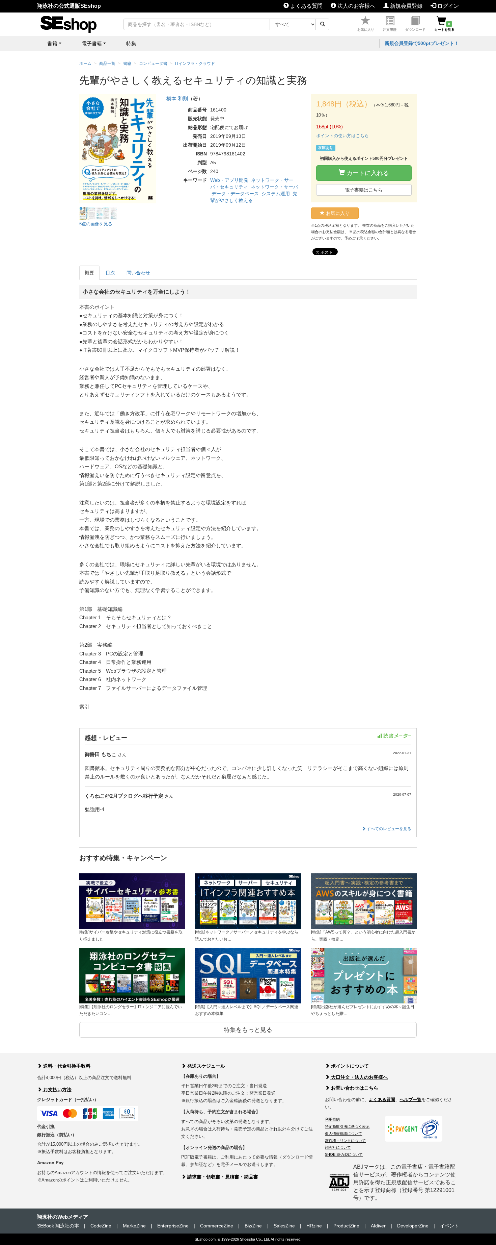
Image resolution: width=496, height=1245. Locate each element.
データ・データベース (235, 193)
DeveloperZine (413, 1225)
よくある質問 (306, 6)
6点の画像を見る (95, 223)
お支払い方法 (57, 1089)
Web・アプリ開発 (229, 180)
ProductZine (346, 1225)
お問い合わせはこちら (354, 1088)
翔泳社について (338, 1147)
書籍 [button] (52, 43)
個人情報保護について (343, 1133)
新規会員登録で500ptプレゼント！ (422, 43)
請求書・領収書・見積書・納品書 (222, 1176)
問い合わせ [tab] (138, 272)
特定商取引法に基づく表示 (347, 1126)
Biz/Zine (253, 1225)
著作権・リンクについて (345, 1141)
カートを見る (444, 26)
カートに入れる (367, 173)
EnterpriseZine (173, 1225)
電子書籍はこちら (364, 190)
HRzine (314, 1225)
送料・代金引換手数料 (66, 1066)
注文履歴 (389, 29)
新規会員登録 (405, 6)
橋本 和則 (177, 98)
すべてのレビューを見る (388, 828)
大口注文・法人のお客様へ (359, 1077)
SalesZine (284, 1225)
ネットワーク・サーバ (274, 187)
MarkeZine (134, 1225)
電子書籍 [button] (92, 43)
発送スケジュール (205, 1066)
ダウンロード (415, 29)
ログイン (447, 6)
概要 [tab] (89, 272)
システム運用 (275, 193)
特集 (131, 43)
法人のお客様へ (355, 6)
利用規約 (332, 1119)
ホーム (85, 63)
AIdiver (378, 1225)
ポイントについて (349, 1066)
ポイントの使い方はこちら (342, 135)
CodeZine (100, 1225)
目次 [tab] (110, 272)
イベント (449, 1225)
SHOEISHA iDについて (344, 1154)
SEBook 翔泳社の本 (58, 1225)
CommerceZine (216, 1225)
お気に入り (365, 29)
